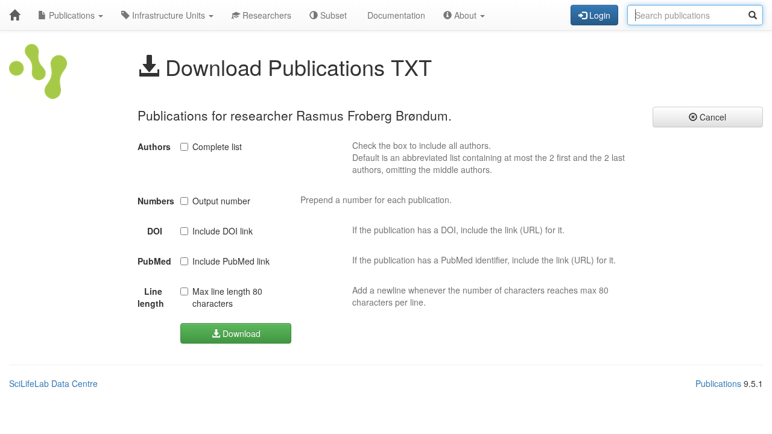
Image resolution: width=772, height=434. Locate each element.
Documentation (395, 15)
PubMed (154, 261)
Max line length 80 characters (227, 297)
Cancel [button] (711, 117)
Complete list (217, 146)
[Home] (14, 15)
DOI (154, 231)
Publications (71, 15)
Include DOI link (222, 231)
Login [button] (598, 15)
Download (240, 333)
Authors (154, 146)
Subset (332, 15)
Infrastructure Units (168, 15)
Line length (151, 297)
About (465, 15)
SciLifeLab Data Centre (53, 383)
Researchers (265, 15)
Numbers (154, 201)
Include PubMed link (231, 261)
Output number (221, 201)
